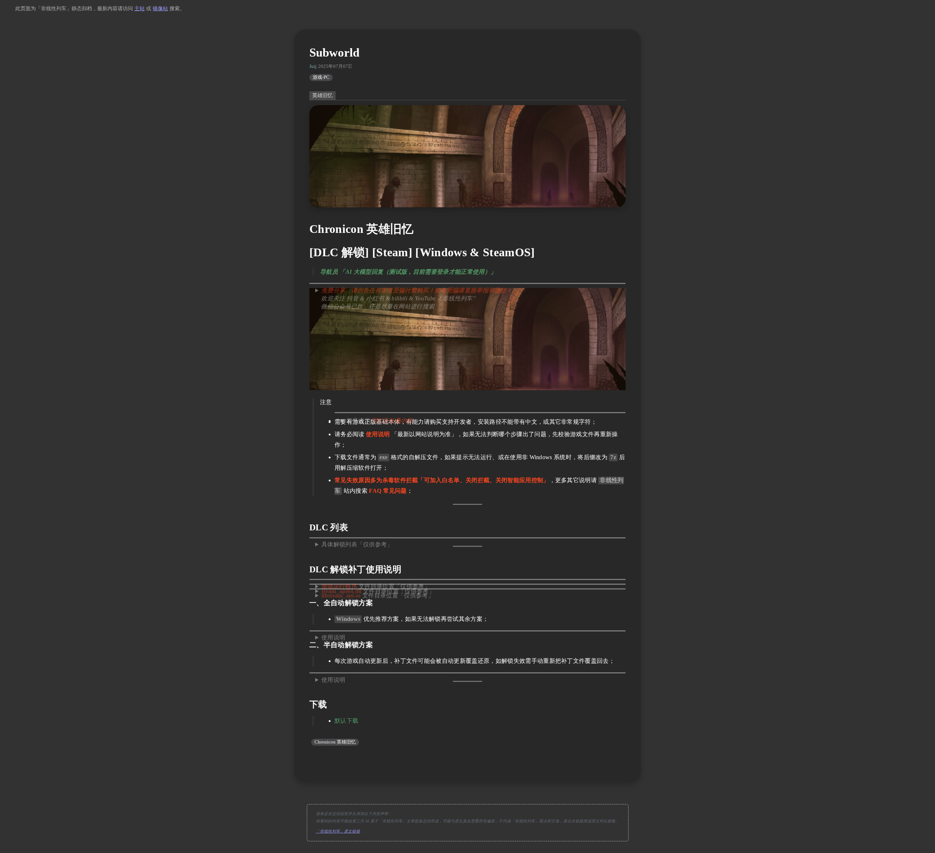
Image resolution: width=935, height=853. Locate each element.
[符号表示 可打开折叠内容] (480, 412)
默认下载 (346, 721)
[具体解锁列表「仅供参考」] (467, 537)
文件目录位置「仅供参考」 (377, 595)
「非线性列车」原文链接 (338, 831)
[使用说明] (467, 630)
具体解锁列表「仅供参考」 (357, 544)
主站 (139, 8)
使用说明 (333, 637)
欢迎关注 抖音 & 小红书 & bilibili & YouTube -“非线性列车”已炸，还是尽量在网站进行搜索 (413, 298)
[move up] (467, 764)
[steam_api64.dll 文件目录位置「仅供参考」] (467, 584)
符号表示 (380, 421)
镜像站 (160, 8)
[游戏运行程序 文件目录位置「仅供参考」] (467, 579)
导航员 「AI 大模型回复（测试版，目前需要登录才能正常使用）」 (408, 272)
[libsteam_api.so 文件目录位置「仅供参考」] (467, 588)
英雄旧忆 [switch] (322, 95)
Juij (313, 66)
